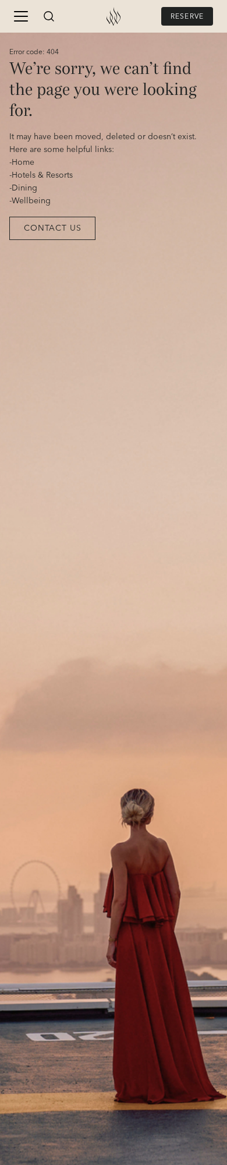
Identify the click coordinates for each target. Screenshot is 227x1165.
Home (23, 162)
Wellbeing (31, 201)
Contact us (52, 228)
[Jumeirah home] (113, 16)
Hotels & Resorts (42, 175)
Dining (24, 188)
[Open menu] (21, 16)
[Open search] (49, 16)
